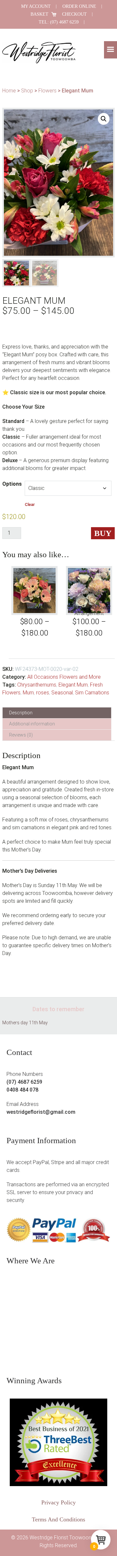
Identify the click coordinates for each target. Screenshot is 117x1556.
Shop (27, 91)
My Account (36, 6)
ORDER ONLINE (79, 6)
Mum (28, 692)
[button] (110, 49)
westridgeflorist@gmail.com (40, 1112)
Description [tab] (20, 712)
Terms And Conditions (58, 1519)
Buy (102, 533)
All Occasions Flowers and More (64, 677)
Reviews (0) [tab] (21, 734)
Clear (30, 504)
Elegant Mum (73, 685)
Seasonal (62, 692)
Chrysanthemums (36, 685)
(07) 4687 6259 (24, 1082)
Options (12, 484)
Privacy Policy (58, 1502)
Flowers (47, 91)
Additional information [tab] (32, 723)
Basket (39, 14)
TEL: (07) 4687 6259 (59, 22)
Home (9, 91)
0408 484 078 (22, 1090)
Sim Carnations (92, 692)
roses (42, 692)
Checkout (74, 14)
